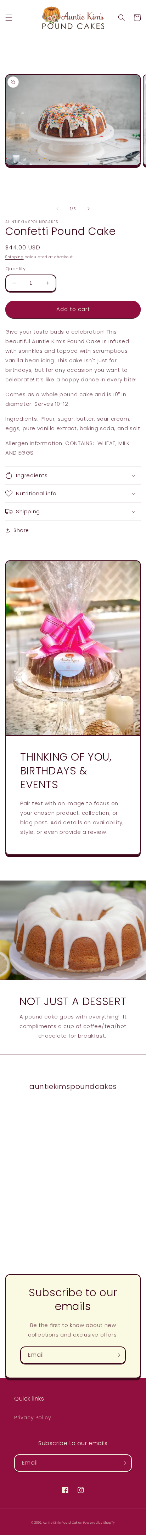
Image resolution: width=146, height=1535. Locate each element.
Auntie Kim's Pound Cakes (62, 1522)
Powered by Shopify (99, 1522)
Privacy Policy (32, 1417)
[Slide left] (57, 209)
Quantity (15, 268)
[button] (9, 17)
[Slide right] (88, 209)
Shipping (14, 257)
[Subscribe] (117, 1355)
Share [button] (21, 530)
